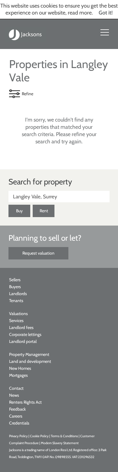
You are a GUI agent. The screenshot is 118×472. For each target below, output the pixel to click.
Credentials (19, 423)
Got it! (106, 12)
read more (80, 12)
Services (16, 320)
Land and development (30, 361)
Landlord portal (23, 341)
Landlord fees (21, 327)
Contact (16, 388)
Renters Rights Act (25, 402)
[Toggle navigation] (104, 32)
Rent (44, 210)
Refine (27, 93)
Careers (15, 416)
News (14, 395)
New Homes (20, 368)
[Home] (25, 34)
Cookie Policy (39, 436)
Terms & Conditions (64, 436)
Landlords (18, 293)
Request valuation (38, 253)
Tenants (16, 300)
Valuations (18, 313)
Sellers (15, 279)
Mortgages (18, 375)
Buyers (15, 286)
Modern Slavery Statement (60, 443)
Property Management (29, 354)
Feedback (17, 409)
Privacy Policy (18, 436)
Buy (19, 210)
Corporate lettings (25, 334)
